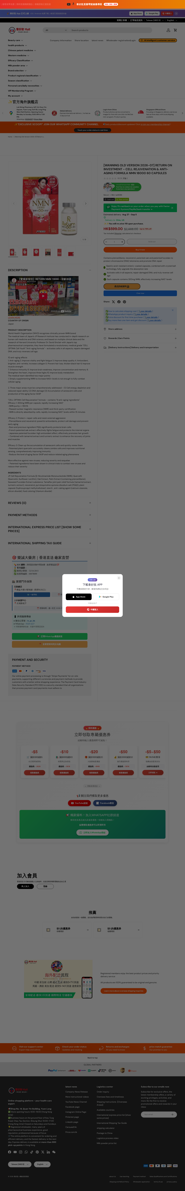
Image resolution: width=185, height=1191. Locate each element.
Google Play (108, 597)
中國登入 (94, 609)
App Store (80, 597)
